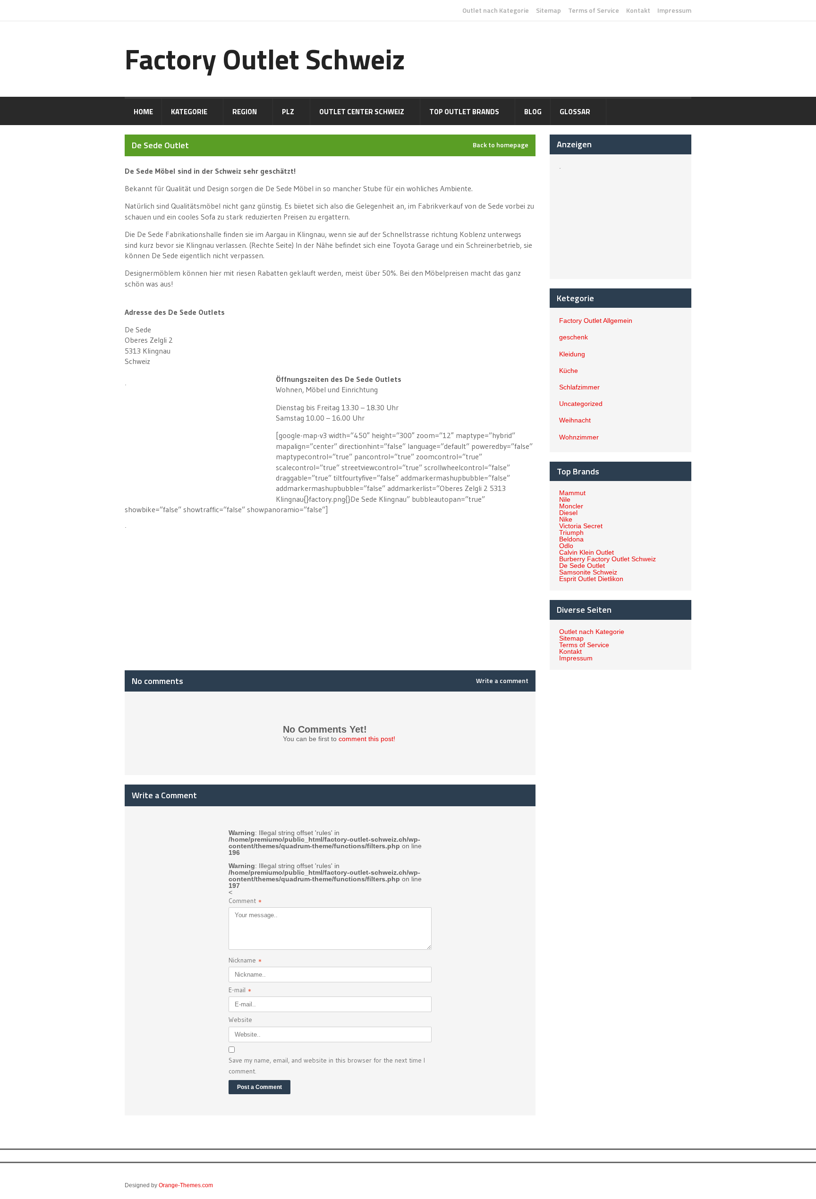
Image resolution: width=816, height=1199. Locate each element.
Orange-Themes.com (186, 1185)
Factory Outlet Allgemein (595, 320)
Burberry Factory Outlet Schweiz (607, 559)
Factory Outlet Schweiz (265, 58)
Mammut (572, 493)
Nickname (245, 961)
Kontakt (638, 10)
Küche (568, 370)
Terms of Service (593, 10)
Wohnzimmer (579, 437)
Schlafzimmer (579, 387)
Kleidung (572, 354)
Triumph (571, 532)
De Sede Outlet (582, 565)
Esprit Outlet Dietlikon (591, 579)
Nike (565, 519)
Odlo (566, 545)
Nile (564, 499)
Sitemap (548, 10)
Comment (245, 901)
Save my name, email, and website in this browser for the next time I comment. (327, 1065)
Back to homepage (500, 145)
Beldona (571, 539)
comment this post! (367, 739)
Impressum (674, 10)
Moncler (571, 506)
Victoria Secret (581, 526)
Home (143, 111)
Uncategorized (581, 403)
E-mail (240, 991)
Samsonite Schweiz (588, 572)
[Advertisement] (199, 439)
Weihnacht (575, 420)
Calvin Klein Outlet (586, 552)
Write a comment (502, 680)
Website (240, 1019)
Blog (533, 111)
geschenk (573, 337)
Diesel (568, 512)
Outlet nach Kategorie (495, 10)
